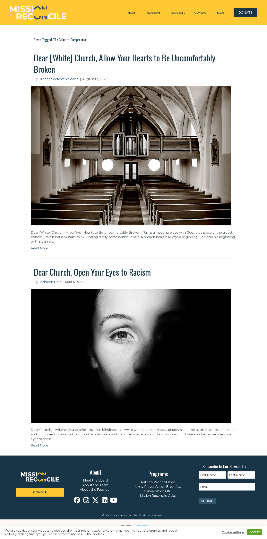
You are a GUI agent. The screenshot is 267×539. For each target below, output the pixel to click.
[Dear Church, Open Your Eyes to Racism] (131, 356)
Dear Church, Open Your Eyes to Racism (92, 272)
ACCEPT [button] (254, 532)
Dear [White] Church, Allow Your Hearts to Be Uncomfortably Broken (124, 63)
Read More (39, 248)
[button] (77, 500)
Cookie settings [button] (233, 532)
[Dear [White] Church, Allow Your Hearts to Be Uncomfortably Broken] (131, 155)
